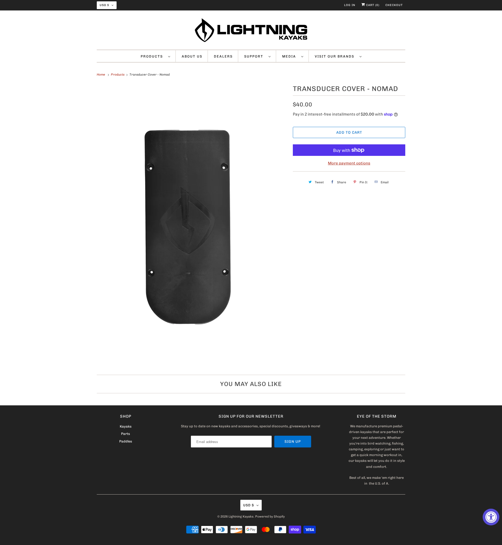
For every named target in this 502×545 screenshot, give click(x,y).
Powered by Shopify (270, 516)
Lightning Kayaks (241, 516)
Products (153, 56)
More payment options (349, 163)
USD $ (104, 5)
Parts (125, 434)
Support (255, 56)
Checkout (394, 5)
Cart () (372, 5)
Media (290, 56)
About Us (192, 56)
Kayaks (126, 426)
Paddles (125, 441)
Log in (349, 5)
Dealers (223, 56)
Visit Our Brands (336, 56)
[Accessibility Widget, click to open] (491, 517)
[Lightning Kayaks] (251, 31)
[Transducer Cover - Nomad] (192, 225)
